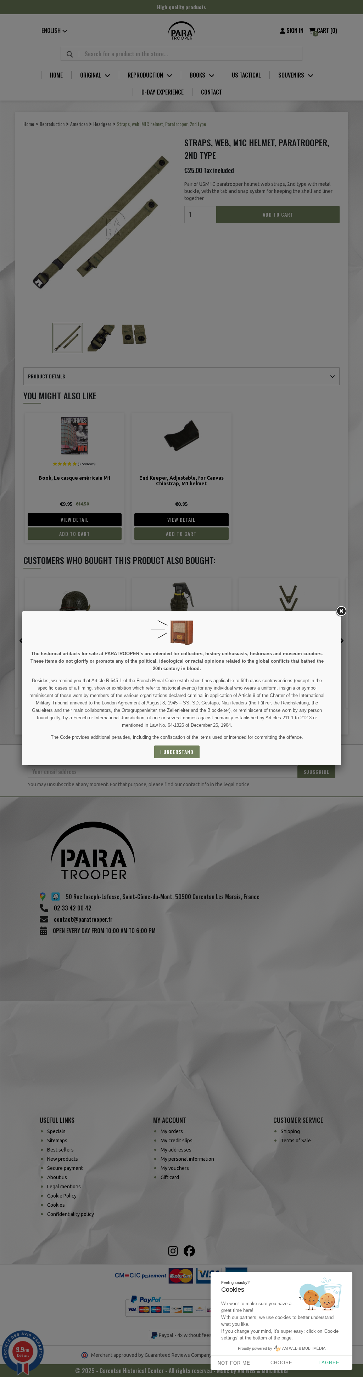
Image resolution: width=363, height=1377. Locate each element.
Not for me (234, 1363)
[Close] (341, 611)
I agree (329, 1362)
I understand (177, 751)
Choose (281, 1362)
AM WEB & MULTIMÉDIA (303, 1348)
